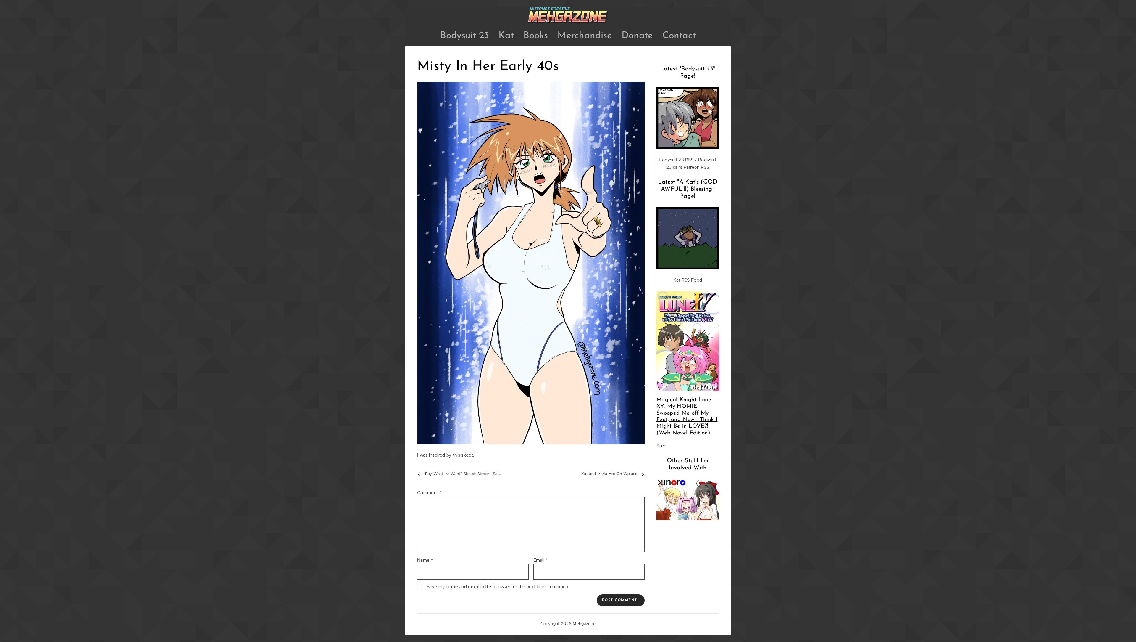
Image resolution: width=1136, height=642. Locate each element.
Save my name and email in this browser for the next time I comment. (499, 587)
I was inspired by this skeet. (445, 455)
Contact (679, 36)
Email (540, 560)
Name (425, 560)
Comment (429, 493)
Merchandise (584, 36)
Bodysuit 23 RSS (676, 160)
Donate (637, 36)
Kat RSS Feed (687, 280)
